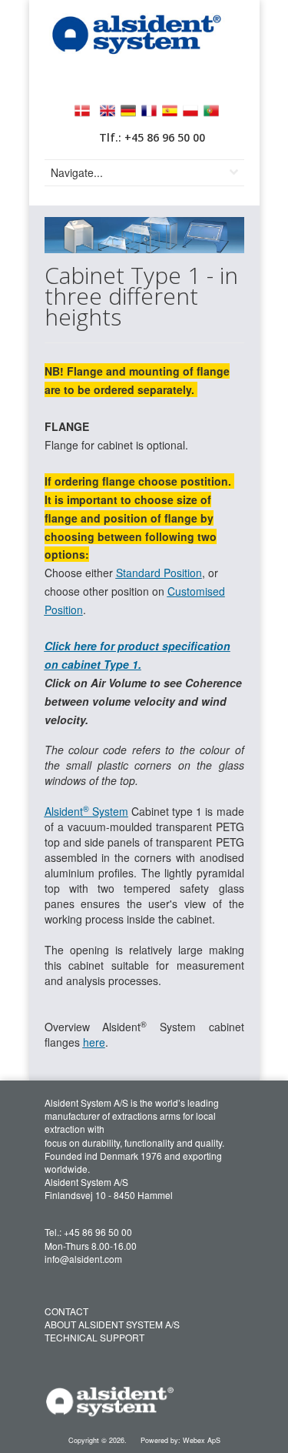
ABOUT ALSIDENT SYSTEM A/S (112, 1324)
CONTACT (66, 1311)
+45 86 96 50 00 (98, 1231)
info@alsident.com (83, 1258)
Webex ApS (201, 1440)
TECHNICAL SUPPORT (94, 1337)
